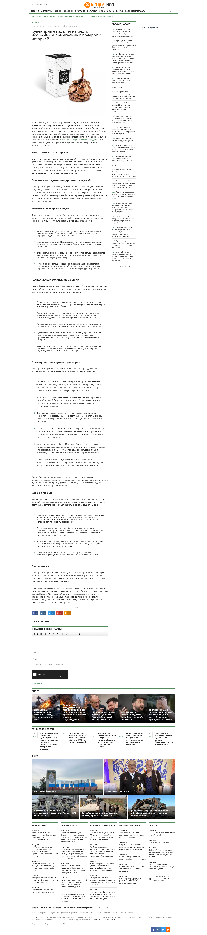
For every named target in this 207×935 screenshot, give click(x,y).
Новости (34, 11)
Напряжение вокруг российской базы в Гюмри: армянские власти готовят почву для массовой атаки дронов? (74, 883)
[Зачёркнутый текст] (45, 634)
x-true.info (35, 917)
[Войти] (175, 11)
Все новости (124, 267)
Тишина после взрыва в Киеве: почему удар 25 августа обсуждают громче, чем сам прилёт (123, 195)
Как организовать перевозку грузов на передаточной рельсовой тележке (160, 878)
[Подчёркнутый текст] (41, 634)
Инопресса (69, 16)
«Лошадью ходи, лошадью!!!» (160, 842)
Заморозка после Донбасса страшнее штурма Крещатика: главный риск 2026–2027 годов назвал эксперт (124, 95)
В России (68, 11)
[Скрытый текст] (71, 634)
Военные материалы (135, 11)
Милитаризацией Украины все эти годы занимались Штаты (44, 891)
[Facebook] (153, 929)
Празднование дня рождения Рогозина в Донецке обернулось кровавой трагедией (45, 880)
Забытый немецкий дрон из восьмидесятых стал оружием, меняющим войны (131, 835)
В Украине (80, 11)
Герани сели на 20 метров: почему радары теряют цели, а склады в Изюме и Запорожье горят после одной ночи (124, 184)
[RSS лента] (168, 929)
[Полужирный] (34, 634)
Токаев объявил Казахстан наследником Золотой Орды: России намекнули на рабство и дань (45, 866)
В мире (58, 11)
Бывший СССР (81, 16)
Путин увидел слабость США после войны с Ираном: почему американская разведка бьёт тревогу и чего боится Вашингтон (124, 45)
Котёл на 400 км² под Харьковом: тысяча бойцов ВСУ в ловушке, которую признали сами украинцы (135, 739)
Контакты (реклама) (86, 908)
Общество (118, 11)
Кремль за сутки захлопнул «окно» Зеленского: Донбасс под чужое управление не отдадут (124, 244)
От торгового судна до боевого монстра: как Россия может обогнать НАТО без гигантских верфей (78, 737)
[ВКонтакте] (158, 929)
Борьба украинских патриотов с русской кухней (122, 139)
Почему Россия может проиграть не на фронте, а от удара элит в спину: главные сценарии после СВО (44, 836)
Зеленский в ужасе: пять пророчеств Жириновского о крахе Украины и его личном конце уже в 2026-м (73, 869)
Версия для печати (72, 26)
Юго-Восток (36, 16)
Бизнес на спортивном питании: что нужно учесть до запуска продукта (161, 866)
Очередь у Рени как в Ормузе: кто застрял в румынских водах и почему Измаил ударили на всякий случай (122, 160)
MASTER (49, 26)
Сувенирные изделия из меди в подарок (79, 139)
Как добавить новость (41, 908)
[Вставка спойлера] (83, 634)
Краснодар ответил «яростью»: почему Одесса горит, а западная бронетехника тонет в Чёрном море (164, 739)
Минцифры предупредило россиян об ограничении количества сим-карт (130, 880)
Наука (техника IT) (97, 16)
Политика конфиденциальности (106, 919)
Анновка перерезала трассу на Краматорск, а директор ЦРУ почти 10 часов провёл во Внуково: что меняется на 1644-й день (123, 231)
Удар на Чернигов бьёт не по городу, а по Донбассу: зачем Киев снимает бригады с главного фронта (124, 130)
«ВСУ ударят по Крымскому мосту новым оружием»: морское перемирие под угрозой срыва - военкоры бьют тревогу (45, 851)
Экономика (105, 11)
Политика (92, 11)
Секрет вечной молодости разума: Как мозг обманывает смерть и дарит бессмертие (131, 847)
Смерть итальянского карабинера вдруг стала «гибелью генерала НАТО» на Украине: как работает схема (123, 70)
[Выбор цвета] (67, 634)
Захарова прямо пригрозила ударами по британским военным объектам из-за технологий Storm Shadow (122, 82)
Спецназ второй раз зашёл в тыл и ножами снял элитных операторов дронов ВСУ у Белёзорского (122, 119)
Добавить (38, 683)
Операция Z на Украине (53, 16)
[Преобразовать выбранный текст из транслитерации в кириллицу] (79, 634)
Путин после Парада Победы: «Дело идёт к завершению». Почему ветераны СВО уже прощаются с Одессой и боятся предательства (74, 853)
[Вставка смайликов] (62, 634)
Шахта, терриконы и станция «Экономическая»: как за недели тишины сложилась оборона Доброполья (123, 148)
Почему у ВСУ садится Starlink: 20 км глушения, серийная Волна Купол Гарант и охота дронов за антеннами (124, 32)
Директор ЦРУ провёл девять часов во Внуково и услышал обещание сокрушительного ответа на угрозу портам (122, 207)
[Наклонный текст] (37, 634)
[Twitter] (163, 929)
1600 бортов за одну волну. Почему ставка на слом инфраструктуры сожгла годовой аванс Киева (123, 219)
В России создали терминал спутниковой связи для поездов (132, 858)
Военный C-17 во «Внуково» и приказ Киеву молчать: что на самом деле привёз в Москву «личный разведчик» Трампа (122, 256)
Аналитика (46, 11)
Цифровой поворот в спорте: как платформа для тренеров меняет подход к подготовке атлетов (161, 853)
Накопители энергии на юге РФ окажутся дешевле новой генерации (132, 868)
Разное (110, 16)
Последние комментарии (64, 908)
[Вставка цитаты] (75, 634)
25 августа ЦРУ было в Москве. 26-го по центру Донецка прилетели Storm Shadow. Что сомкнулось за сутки (122, 107)
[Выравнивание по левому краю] (50, 634)
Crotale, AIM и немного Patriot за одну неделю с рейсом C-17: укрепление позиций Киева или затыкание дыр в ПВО (124, 173)
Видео (35, 691)
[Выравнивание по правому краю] (58, 634)
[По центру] (54, 634)
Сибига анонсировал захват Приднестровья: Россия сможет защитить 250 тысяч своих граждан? (74, 897)
